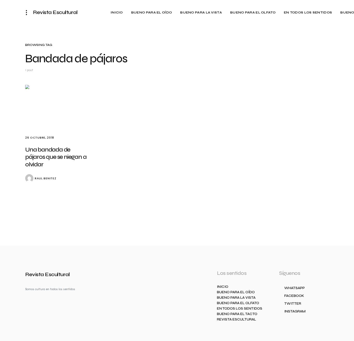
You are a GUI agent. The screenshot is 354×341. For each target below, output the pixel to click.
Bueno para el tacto (237, 314)
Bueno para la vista (236, 297)
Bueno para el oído (236, 292)
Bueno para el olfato (238, 303)
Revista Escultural (55, 12)
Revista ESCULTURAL (236, 319)
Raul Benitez (45, 178)
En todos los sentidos (239, 308)
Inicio (222, 287)
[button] (28, 12)
